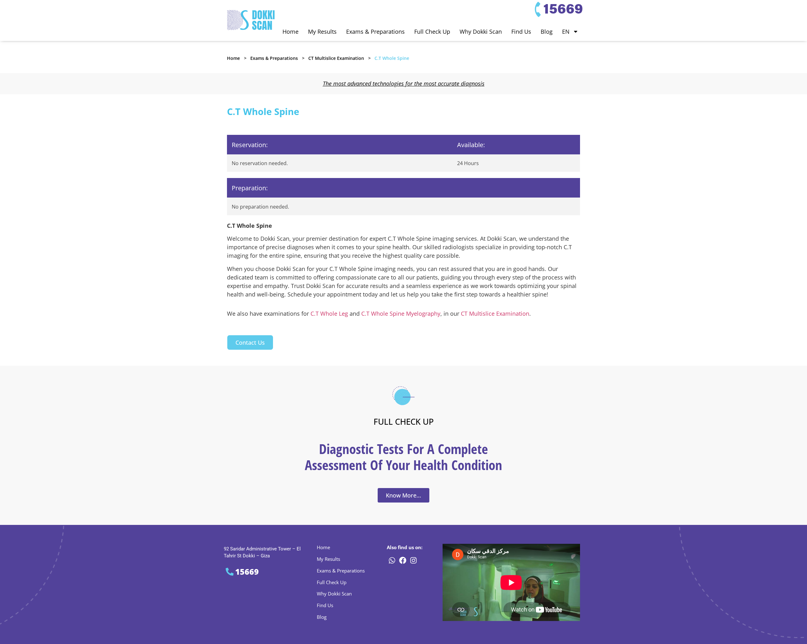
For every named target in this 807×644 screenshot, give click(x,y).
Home (290, 31)
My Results (322, 31)
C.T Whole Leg (329, 313)
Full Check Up (432, 31)
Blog (547, 31)
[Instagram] (413, 560)
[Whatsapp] (392, 560)
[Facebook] (403, 560)
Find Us (521, 31)
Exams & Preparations (375, 31)
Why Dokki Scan (481, 31)
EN (566, 31)
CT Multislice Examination (336, 58)
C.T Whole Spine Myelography (400, 313)
